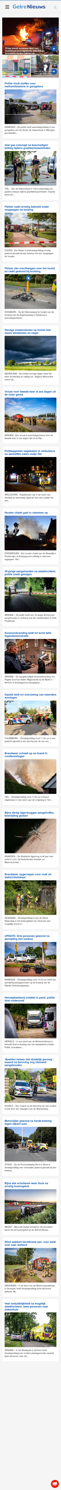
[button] (55, 1484)
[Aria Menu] (7, 7)
